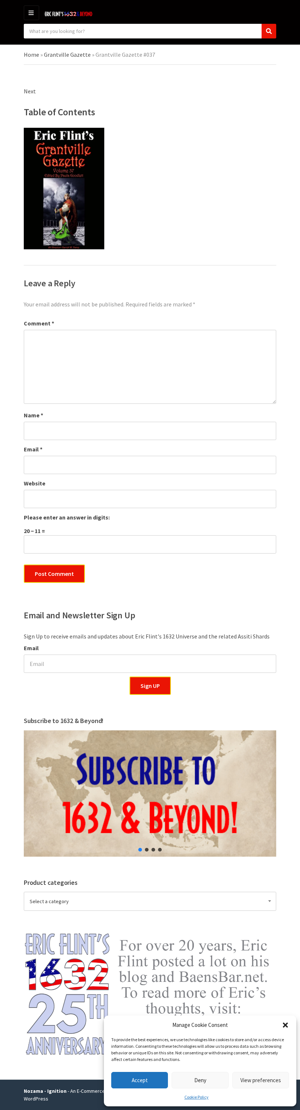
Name (33, 415)
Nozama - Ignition (45, 1091)
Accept (140, 1080)
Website (34, 483)
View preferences (260, 1080)
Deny (200, 1080)
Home (31, 54)
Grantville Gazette (67, 54)
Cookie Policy (196, 1097)
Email (33, 449)
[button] (285, 1025)
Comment (39, 323)
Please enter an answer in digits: (67, 517)
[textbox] (150, 901)
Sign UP (150, 685)
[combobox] (150, 901)
